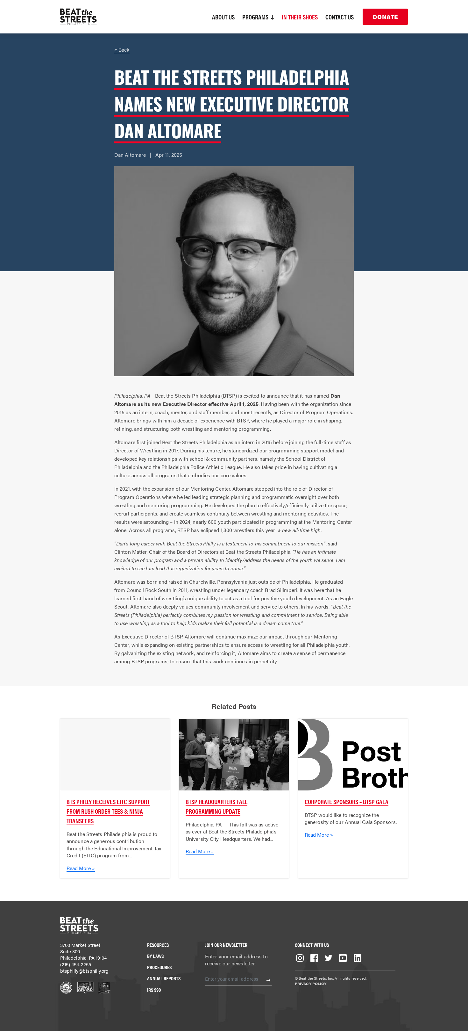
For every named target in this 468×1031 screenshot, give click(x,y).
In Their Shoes (300, 16)
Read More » (81, 868)
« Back (122, 49)
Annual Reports (164, 978)
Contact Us (339, 16)
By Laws (155, 956)
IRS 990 (154, 989)
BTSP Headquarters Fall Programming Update (216, 806)
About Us (223, 16)
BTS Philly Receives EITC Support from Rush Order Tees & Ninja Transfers (108, 811)
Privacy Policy (310, 983)
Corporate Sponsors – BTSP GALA (346, 801)
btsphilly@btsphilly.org (84, 970)
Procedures (159, 967)
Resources (158, 944)
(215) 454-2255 (75, 964)
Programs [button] (256, 16)
